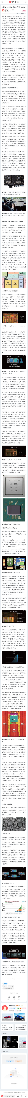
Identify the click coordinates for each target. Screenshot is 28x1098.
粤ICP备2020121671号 (16, 1092)
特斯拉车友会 (8, 10)
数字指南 (10, 1092)
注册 (19, 1061)
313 (11, 1008)
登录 (10, 1061)
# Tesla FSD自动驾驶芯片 (8, 988)
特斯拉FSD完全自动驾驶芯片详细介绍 (13, 7)
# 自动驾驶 (11, 986)
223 (15, 1008)
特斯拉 (5, 983)
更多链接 (23, 1092)
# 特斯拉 (4, 986)
